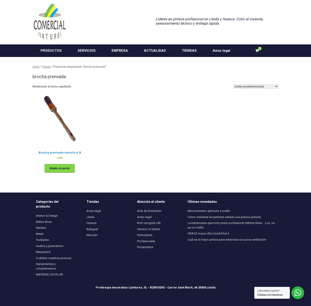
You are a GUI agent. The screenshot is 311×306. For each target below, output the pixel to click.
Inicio (36, 66)
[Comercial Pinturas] (50, 22)
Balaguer (92, 229)
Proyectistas (145, 247)
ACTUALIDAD (155, 51)
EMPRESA (120, 51)
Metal (39, 234)
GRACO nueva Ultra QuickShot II (208, 233)
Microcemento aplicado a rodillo (209, 211)
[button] (271, 50)
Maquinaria (43, 252)
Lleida (90, 217)
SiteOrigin (161, 297)
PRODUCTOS (51, 51)
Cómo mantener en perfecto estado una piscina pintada (224, 217)
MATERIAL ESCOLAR (49, 274)
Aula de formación (149, 211)
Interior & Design (47, 215)
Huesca (92, 223)
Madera (41, 227)
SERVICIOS (87, 51)
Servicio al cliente (148, 229)
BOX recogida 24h (149, 223)
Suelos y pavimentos (49, 246)
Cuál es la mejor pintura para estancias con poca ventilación (227, 239)
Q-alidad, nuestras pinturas (53, 258)
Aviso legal (221, 51)
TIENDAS (189, 51)
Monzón (92, 235)
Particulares (144, 235)
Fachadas (42, 240)
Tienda (46, 66)
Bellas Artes (44, 222)
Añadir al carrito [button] (59, 168)
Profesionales (146, 241)
